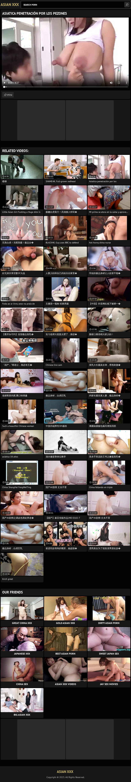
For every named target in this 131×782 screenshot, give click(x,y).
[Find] (127, 4)
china (9, 94)
